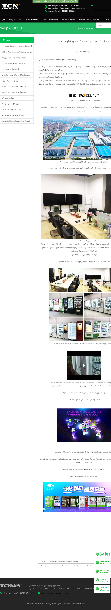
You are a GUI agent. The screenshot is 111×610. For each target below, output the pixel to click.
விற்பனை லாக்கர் (8, 98)
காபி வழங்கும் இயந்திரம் (10, 69)
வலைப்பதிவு (80, 603)
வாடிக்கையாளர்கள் (69, 20)
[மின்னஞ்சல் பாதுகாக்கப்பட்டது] (95, 469)
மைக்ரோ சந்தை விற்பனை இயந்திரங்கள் (16, 75)
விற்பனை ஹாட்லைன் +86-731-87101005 (63, 6)
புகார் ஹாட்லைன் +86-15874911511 (61, 11)
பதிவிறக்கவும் (54, 20)
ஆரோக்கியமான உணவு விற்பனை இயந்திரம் (17, 52)
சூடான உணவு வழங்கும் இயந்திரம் (13, 63)
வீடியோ (106, 20)
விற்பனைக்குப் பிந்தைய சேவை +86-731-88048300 (66, 8)
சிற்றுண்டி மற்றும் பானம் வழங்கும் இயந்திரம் (17, 46)
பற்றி (19, 20)
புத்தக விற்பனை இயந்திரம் (11, 81)
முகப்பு (4, 20)
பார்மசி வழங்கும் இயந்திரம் (11, 109)
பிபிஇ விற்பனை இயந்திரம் (11, 104)
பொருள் (12, 20)
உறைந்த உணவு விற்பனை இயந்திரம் (14, 58)
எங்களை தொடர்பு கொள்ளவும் (89, 20)
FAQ (44, 20)
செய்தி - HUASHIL (32, 20)
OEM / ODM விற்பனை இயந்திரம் (13, 115)
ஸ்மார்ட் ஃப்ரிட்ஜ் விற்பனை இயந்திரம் (14, 92)
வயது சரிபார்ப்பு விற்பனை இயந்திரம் (14, 86)
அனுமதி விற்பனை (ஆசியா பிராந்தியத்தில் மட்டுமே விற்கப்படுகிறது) (17, 121)
